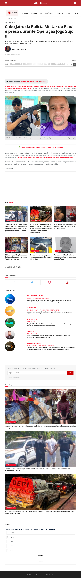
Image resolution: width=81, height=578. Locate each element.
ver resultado (40, 561)
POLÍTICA (77, 13)
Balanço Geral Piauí (35, 296)
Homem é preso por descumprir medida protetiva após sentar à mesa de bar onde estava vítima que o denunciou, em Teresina (16, 227)
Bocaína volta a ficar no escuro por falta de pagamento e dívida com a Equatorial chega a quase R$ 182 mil (49, 336)
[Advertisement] (40, 73)
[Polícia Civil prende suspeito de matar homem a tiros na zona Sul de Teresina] (65, 214)
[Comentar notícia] (28, 54)
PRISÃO (58, 220)
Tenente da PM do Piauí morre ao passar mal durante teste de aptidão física (65, 257)
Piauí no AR (31, 308)
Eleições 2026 (32, 319)
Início (6, 19)
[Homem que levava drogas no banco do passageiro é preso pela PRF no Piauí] (41, 245)
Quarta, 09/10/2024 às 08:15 (13, 54)
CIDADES (60, 13)
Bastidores (31, 331)
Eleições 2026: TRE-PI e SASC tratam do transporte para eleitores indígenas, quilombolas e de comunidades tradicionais (51, 324)
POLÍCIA (34, 13)
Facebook (34, 81)
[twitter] (32, 282)
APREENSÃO (34, 251)
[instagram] (49, 282)
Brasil (10, 550)
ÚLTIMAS (25, 13)
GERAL (68, 13)
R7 (41, 13)
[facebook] (14, 282)
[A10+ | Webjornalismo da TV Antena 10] (40, 3)
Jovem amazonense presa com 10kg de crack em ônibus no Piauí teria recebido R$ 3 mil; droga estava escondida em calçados (49, 301)
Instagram (24, 81)
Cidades (11, 537)
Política (11, 546)
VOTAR (40, 555)
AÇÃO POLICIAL (11, 220)
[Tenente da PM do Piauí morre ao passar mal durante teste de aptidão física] (65, 245)
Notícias (11, 19)
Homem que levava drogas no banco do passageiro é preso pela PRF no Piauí (41, 257)
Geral (10, 541)
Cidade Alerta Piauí (34, 343)
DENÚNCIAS (49, 13)
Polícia (17, 19)
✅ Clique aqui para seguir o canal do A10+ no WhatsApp (40, 147)
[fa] (67, 282)
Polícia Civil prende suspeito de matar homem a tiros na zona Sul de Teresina (65, 226)
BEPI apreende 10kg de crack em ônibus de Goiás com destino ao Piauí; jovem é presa (16, 257)
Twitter (43, 81)
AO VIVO (14, 13)
